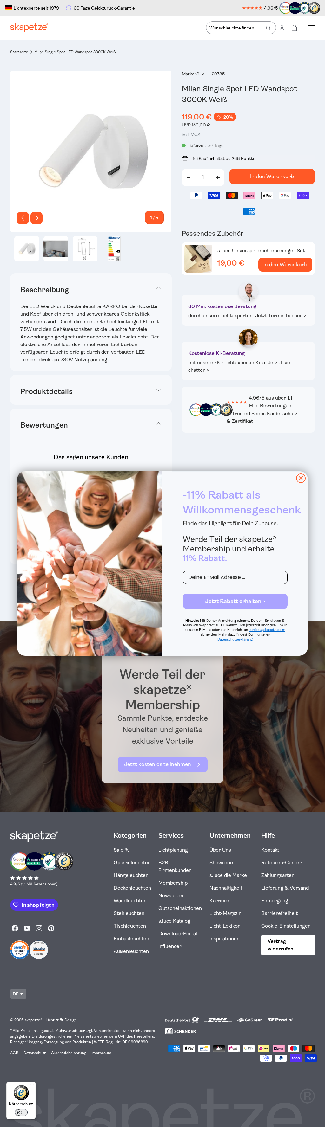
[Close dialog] (300, 478)
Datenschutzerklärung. (235, 639)
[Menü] (32, 1085)
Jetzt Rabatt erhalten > (235, 601)
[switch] (21, 1112)
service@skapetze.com (267, 630)
